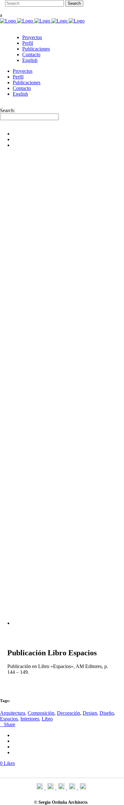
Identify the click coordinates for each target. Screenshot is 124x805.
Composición (41, 713)
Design (90, 713)
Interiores (29, 718)
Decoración (68, 713)
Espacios (9, 718)
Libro (47, 718)
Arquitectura (12, 713)
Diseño (107, 713)
